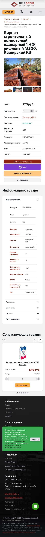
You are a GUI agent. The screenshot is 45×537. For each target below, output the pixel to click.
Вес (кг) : (13, 222)
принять (35, 439)
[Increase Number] (32, 110)
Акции (7, 405)
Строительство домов (15, 408)
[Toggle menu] (40, 12)
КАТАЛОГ (8, 12)
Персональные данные (15, 509)
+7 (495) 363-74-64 (13, 497)
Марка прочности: (12, 143)
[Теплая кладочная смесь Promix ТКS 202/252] (22, 352)
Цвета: (7, 154)
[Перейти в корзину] (30, 12)
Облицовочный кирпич (15, 469)
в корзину (24, 385)
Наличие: (8, 123)
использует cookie (33, 525)
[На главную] (23, 4)
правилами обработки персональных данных (18, 532)
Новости (9, 412)
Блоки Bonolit (11, 462)
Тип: (6, 148)
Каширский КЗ (29, 117)
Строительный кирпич (15, 466)
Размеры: (8, 137)
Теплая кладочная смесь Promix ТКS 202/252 (22, 363)
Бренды (8, 426)
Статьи (8, 416)
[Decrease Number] (32, 112)
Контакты (9, 502)
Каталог (8, 458)
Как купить (10, 505)
